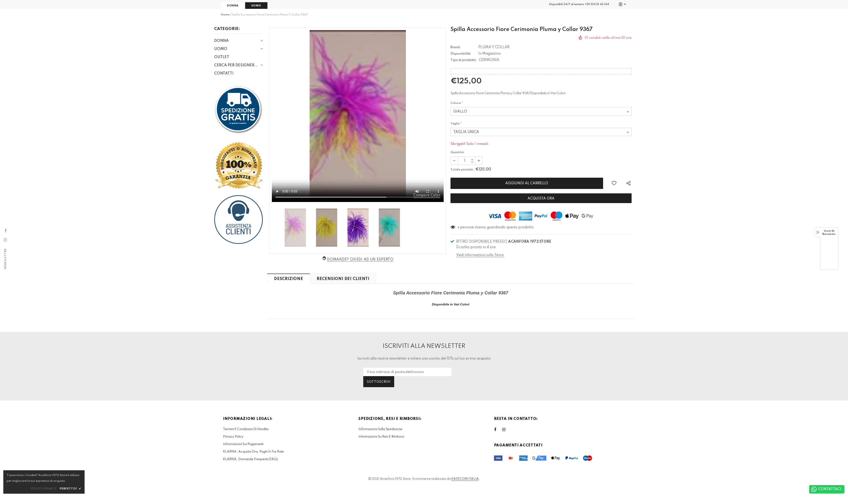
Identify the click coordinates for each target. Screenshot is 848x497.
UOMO (256, 5)
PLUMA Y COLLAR (493, 47)
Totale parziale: (462, 169)
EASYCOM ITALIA (465, 478)
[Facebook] (498, 430)
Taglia (456, 123)
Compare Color (426, 195)
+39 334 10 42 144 (597, 4)
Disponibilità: (460, 53)
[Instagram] (506, 430)
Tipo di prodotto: (463, 60)
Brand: (455, 47)
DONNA (232, 5)
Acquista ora (541, 198)
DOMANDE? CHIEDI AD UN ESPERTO (360, 259)
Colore (456, 103)
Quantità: (457, 152)
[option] (358, 116)
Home (225, 14)
